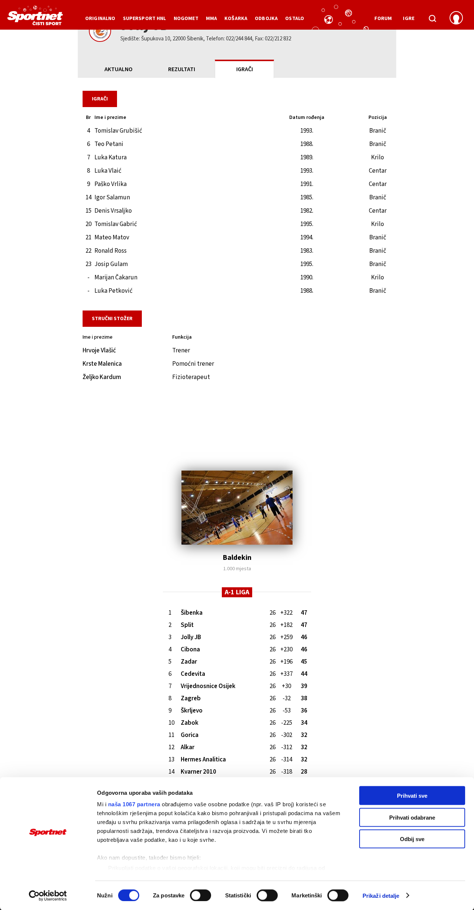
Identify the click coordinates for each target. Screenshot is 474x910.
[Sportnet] (35, 18)
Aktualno (118, 69)
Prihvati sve (412, 796)
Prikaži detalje (381, 895)
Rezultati (181, 69)
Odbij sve (412, 839)
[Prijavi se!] (456, 18)
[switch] (200, 895)
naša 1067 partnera (134, 804)
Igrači (244, 69)
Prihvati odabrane (412, 817)
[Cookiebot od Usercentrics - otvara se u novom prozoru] (48, 895)
